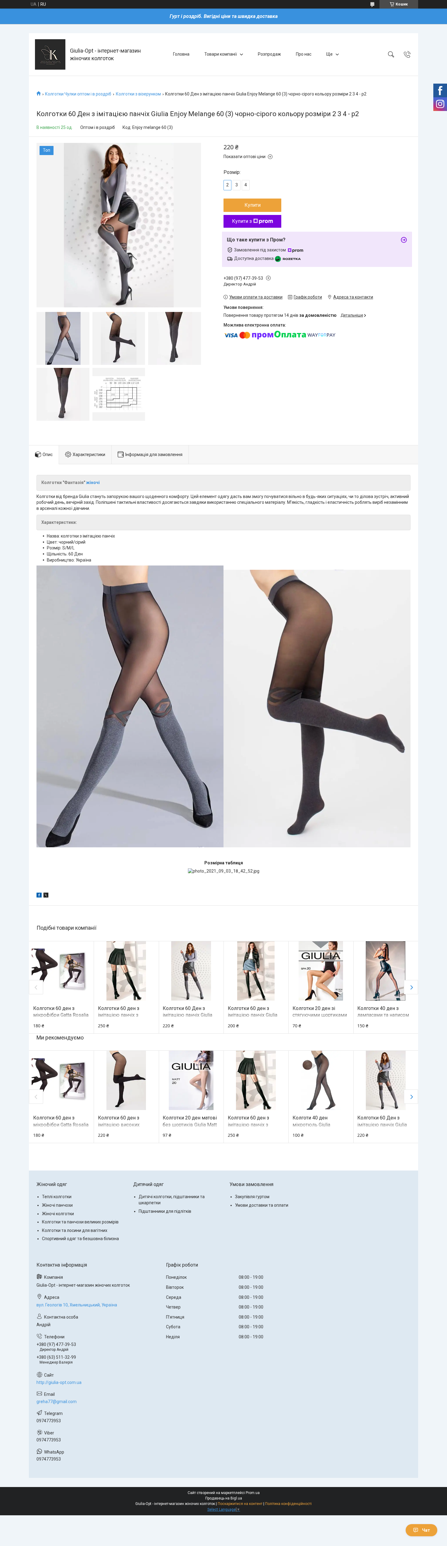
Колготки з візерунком (138, 94)
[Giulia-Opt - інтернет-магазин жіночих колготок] (50, 54)
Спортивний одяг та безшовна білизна (80, 1238)
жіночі (93, 482)
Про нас (303, 54)
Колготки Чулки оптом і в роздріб (78, 94)
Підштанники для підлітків (165, 1211)
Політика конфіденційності (288, 1504)
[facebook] (39, 896)
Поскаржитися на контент (240, 1504)
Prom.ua (253, 1493)
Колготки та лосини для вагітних (74, 1230)
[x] (45, 896)
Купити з (242, 221)
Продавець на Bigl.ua (223, 1498)
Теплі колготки (56, 1196)
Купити (252, 205)
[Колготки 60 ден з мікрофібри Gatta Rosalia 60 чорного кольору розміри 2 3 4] (61, 971)
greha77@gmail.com (56, 1401)
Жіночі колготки (58, 1213)
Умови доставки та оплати (261, 1205)
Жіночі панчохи (57, 1205)
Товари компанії (220, 54)
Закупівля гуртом (252, 1196)
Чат (426, 1530)
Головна (181, 54)
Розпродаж (269, 54)
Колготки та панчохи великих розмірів (80, 1221)
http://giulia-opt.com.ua (58, 1382)
